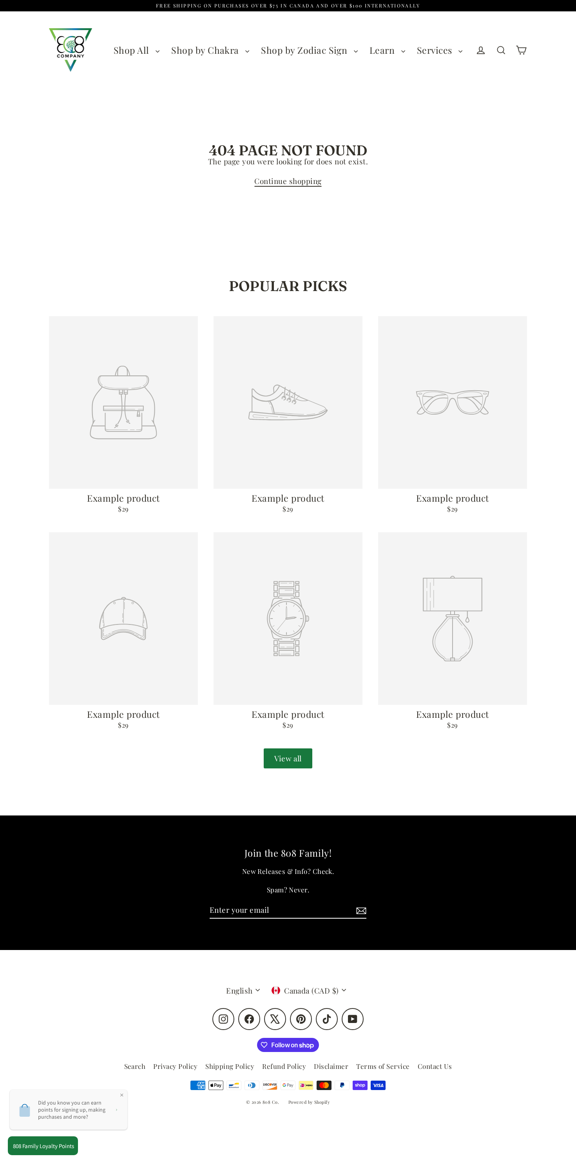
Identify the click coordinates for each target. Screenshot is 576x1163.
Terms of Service (383, 1066)
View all (288, 758)
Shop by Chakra (206, 50)
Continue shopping (287, 181)
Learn (383, 50)
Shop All (133, 50)
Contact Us (435, 1066)
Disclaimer (331, 1066)
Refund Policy (284, 1066)
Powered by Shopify (309, 1102)
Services (436, 50)
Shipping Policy (229, 1066)
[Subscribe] (360, 910)
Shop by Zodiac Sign (305, 50)
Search (135, 1066)
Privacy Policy (175, 1066)
